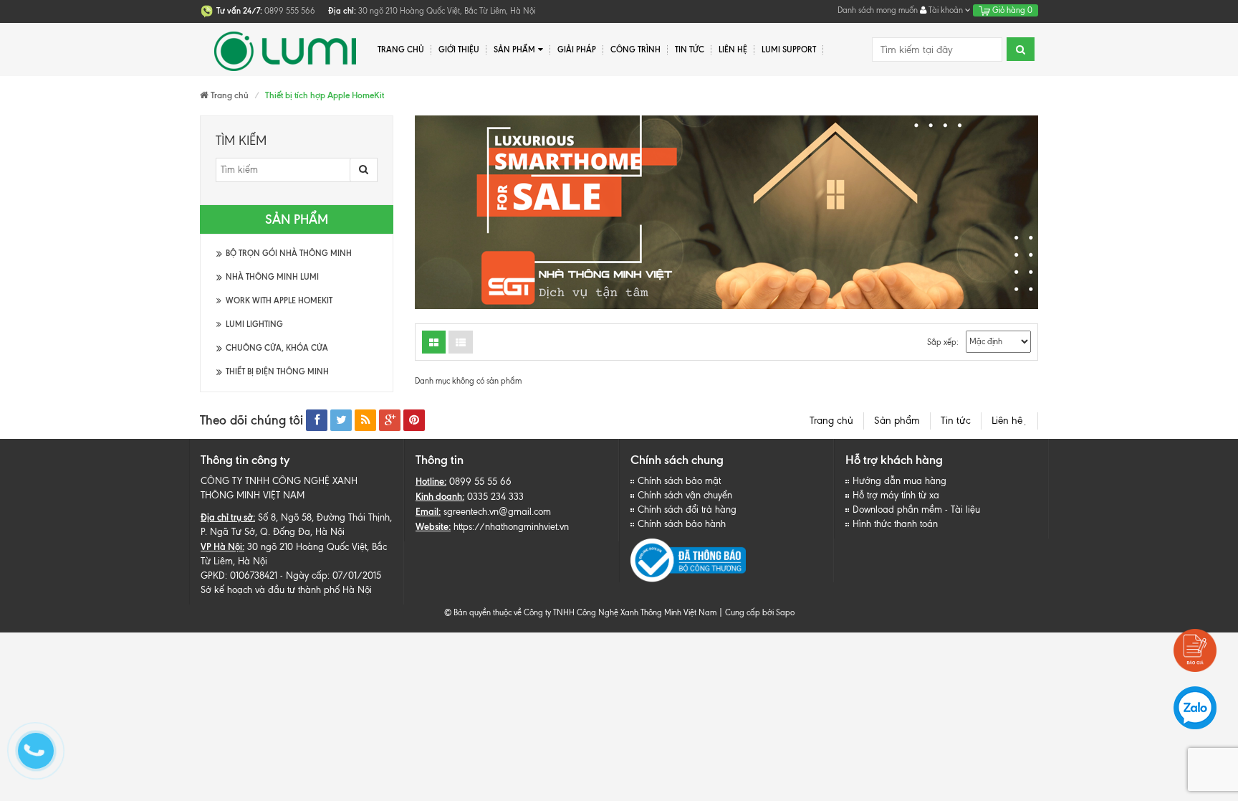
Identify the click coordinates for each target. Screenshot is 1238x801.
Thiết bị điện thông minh (277, 371)
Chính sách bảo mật (679, 480)
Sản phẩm (514, 49)
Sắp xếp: (943, 342)
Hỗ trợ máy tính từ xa (896, 495)
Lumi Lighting (254, 324)
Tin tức (956, 420)
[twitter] (341, 420)
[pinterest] (414, 420)
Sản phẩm (897, 420)
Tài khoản (945, 10)
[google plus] (389, 420)
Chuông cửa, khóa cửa (277, 348)
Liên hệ (1009, 420)
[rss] (365, 420)
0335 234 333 (495, 496)
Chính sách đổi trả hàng (687, 509)
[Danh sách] (434, 342)
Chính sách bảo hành (682, 523)
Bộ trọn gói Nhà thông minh (289, 253)
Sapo (785, 612)
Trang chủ (831, 420)
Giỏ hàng (1011, 10)
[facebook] (316, 420)
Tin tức (689, 49)
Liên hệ (733, 49)
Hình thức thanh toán (895, 523)
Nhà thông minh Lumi (272, 277)
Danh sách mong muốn (878, 10)
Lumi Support (789, 49)
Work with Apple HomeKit (279, 300)
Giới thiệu (458, 49)
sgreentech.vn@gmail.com (497, 511)
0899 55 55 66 (480, 481)
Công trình (635, 49)
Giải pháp (576, 49)
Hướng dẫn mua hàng (899, 480)
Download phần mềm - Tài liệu (916, 509)
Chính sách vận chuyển (685, 495)
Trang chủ (401, 49)
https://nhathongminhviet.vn (511, 526)
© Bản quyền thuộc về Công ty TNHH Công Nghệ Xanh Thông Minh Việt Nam (580, 612)
